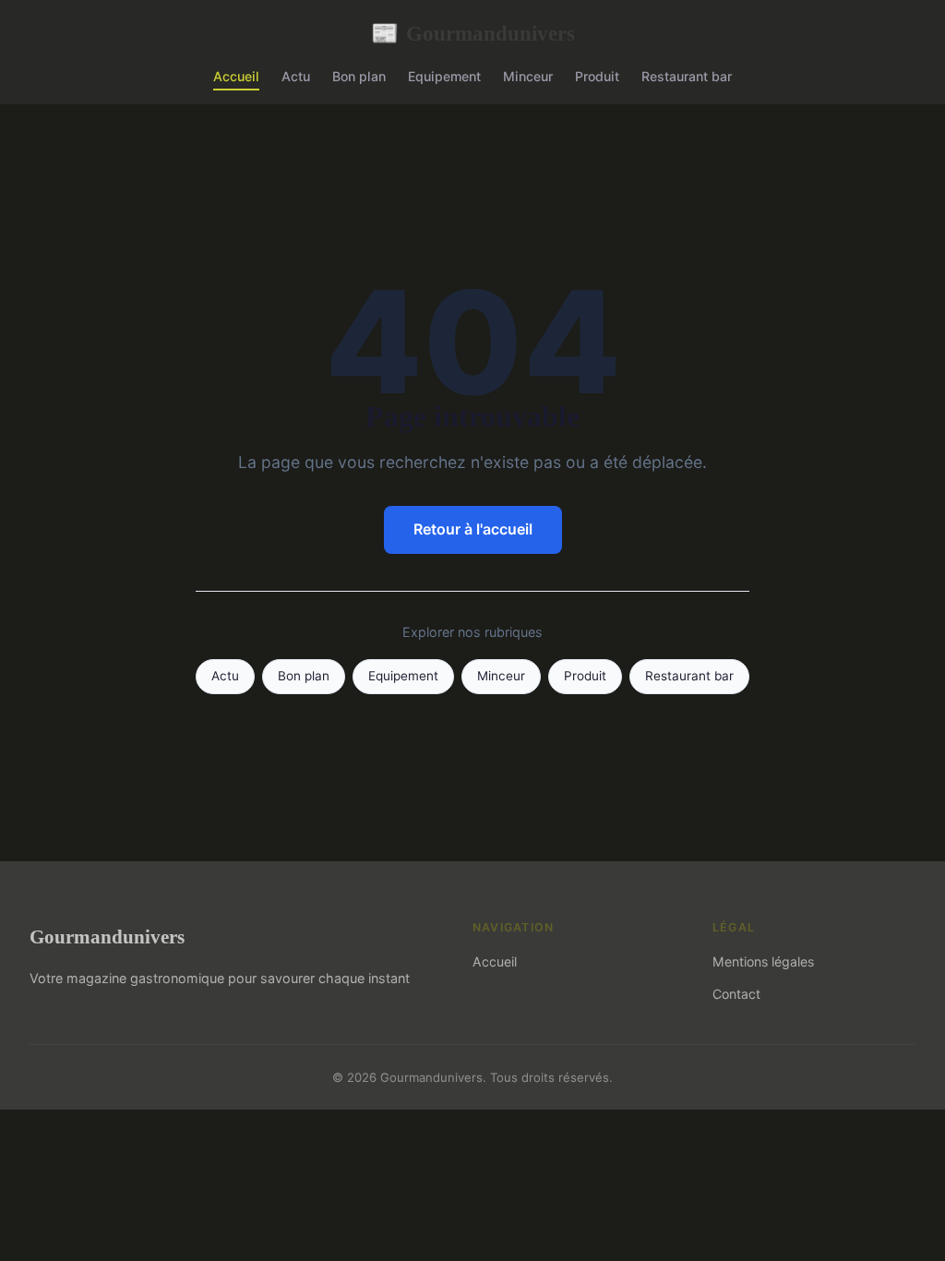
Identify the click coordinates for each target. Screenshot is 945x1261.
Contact (736, 994)
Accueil (236, 76)
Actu (295, 76)
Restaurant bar (686, 76)
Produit (597, 76)
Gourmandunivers (473, 33)
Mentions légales (763, 961)
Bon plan (359, 76)
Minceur (528, 76)
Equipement (444, 76)
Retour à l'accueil (472, 529)
